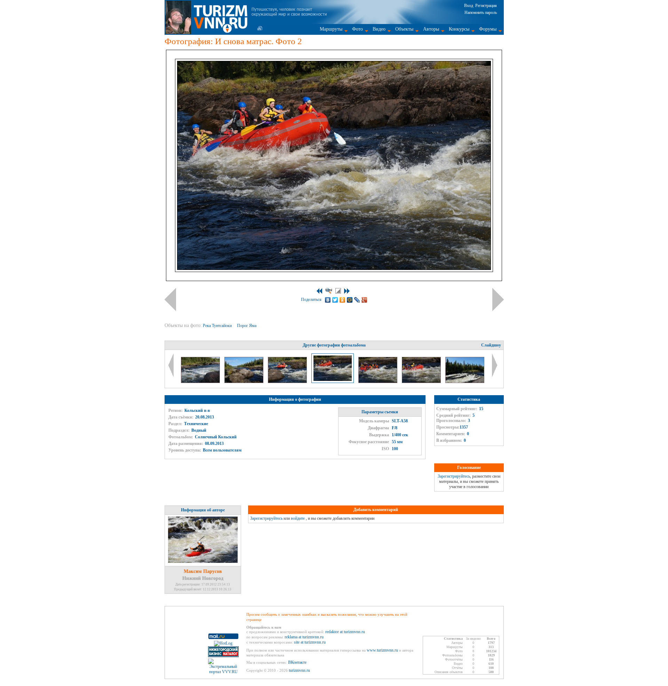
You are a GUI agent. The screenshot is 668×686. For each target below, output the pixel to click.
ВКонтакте (297, 662)
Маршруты (331, 29)
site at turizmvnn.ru (310, 642)
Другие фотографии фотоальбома (334, 345)
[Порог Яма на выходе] (244, 381)
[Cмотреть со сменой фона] (338, 291)
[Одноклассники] (342, 299)
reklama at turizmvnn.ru (304, 637)
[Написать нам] (259, 28)
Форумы (487, 29)
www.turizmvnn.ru (382, 650)
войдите (298, 518)
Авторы (431, 29)
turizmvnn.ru (299, 670)
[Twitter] (335, 299)
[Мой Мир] (349, 299)
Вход (468, 5)
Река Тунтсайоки (218, 325)
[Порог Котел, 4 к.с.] (464, 381)
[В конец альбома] (347, 291)
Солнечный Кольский (216, 436)
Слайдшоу (491, 345)
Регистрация (486, 5)
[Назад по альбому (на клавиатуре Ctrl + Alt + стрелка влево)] (170, 299)
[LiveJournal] (357, 299)
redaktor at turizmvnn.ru (345, 631)
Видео (379, 29)
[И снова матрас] (288, 381)
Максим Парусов (203, 571)
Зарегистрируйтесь (454, 476)
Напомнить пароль (480, 12)
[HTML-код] (328, 291)
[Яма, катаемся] (201, 381)
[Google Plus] (364, 299)
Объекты (404, 29)
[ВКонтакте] (328, 299)
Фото (357, 29)
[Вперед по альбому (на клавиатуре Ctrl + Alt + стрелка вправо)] (498, 299)
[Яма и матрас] (378, 381)
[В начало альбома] (319, 291)
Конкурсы (459, 29)
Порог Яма (247, 325)
